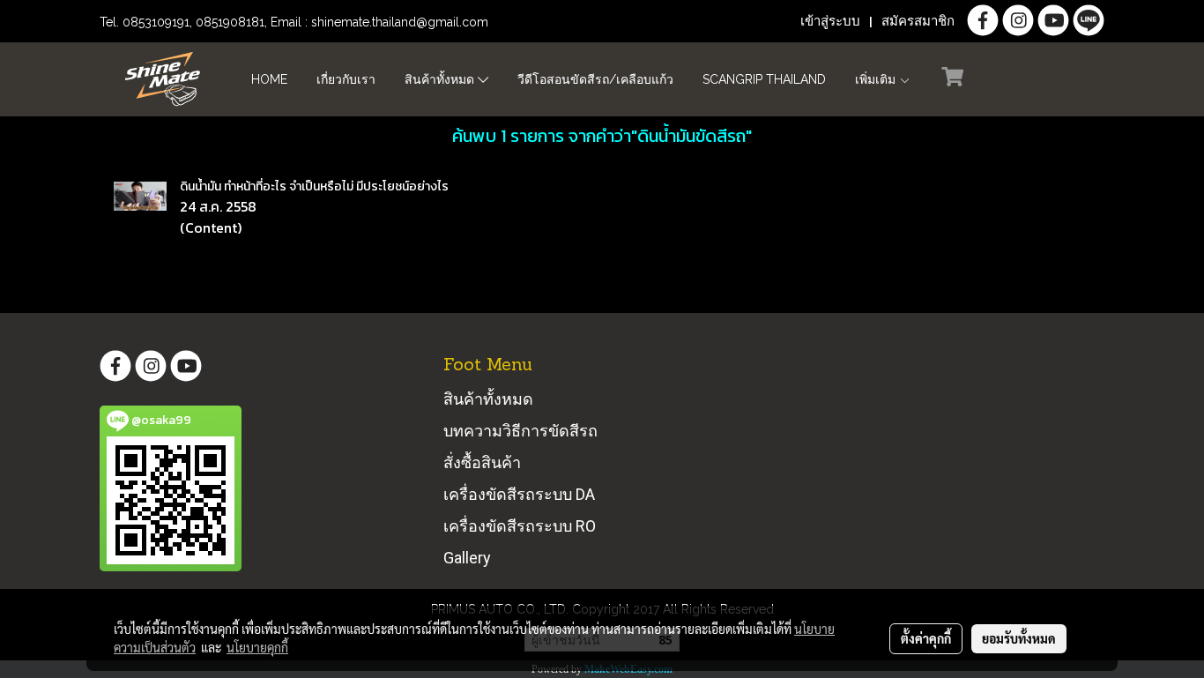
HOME (269, 79)
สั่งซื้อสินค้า (482, 462)
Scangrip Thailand (764, 79)
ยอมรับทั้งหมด (1019, 638)
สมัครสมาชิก (918, 21)
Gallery (467, 557)
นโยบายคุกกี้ (257, 647)
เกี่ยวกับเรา (345, 79)
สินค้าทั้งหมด (441, 79)
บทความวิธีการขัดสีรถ (520, 430)
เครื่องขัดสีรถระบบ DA (519, 494)
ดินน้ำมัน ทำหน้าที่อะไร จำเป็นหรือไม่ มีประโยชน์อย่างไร (314, 186)
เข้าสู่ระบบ (830, 21)
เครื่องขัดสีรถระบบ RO (519, 526)
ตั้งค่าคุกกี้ (926, 638)
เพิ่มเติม (877, 79)
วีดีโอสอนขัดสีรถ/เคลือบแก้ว (595, 79)
